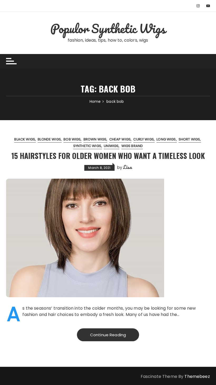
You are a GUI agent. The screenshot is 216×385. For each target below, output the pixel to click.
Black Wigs (24, 139)
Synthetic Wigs (87, 145)
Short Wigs (189, 139)
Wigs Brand (132, 145)
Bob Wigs (72, 139)
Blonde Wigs (49, 139)
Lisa (127, 167)
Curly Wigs (143, 139)
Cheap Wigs (120, 139)
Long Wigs (166, 139)
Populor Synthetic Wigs (107, 28)
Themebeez (197, 376)
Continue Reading (108, 335)
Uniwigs (111, 145)
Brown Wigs (95, 139)
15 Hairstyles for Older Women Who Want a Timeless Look (108, 155)
